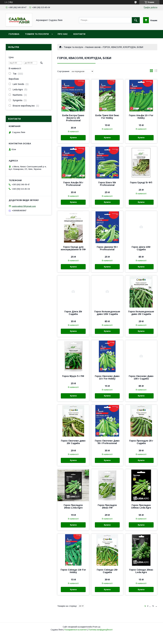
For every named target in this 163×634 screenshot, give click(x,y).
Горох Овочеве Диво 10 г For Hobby (107, 377)
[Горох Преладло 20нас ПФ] (107, 485)
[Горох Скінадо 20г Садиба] (107, 550)
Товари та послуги (37, 34)
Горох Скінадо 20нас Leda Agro (141, 571)
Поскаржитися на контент (75, 630)
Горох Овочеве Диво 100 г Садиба (141, 377)
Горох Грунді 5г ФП (141, 182)
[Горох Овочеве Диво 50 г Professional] (107, 421)
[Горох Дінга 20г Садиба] (73, 291)
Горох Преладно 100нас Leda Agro (141, 506)
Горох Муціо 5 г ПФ (73, 376)
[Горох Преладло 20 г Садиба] (141, 421)
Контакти (79, 34)
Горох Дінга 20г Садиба (73, 312)
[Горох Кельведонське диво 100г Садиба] (107, 291)
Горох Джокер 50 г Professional (107, 248)
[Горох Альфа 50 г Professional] (73, 162)
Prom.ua (96, 627)
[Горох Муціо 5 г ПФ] (73, 356)
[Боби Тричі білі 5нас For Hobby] (107, 95)
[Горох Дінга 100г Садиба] (141, 227)
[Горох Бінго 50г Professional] (107, 162)
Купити (73, 137)
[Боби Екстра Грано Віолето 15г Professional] (73, 95)
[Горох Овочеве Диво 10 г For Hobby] (107, 356)
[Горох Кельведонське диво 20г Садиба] (141, 291)
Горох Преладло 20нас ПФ (107, 506)
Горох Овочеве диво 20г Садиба (73, 442)
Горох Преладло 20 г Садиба (141, 442)
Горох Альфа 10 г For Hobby (141, 116)
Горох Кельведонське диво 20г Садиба (141, 312)
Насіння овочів (93, 47)
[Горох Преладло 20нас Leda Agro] (73, 485)
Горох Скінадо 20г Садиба (107, 571)
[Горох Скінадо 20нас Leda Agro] (141, 550)
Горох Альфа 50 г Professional (73, 183)
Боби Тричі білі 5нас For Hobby (107, 116)
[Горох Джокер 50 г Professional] (107, 227)
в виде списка (155, 71)
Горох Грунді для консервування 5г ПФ (73, 248)
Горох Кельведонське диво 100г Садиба (107, 312)
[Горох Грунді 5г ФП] (141, 162)
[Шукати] (136, 20)
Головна (14, 34)
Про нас (63, 34)
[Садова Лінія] (19, 26)
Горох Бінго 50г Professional (107, 183)
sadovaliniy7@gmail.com (24, 206)
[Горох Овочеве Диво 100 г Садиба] (141, 356)
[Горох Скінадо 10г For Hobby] (73, 550)
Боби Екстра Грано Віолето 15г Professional (73, 118)
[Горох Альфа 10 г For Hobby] (141, 95)
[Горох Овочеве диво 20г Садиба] (73, 421)
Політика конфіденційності (100, 630)
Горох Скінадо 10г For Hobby (73, 571)
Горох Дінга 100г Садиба (141, 248)
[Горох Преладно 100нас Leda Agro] (141, 485)
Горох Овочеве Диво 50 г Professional (107, 442)
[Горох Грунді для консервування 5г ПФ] (73, 227)
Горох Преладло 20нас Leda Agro (73, 506)
